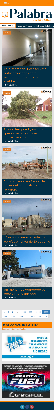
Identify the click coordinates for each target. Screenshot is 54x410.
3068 (13, 316)
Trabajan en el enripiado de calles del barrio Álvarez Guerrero (24, 185)
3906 (33, 316)
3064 (31, 312)
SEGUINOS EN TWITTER (22, 325)
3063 (23, 312)
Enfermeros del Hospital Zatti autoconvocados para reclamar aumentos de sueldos (25, 75)
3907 (40, 316)
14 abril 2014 (12, 141)
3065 (38, 312)
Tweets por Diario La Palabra (14, 329)
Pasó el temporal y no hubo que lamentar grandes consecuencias (24, 133)
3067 (6, 316)
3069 (20, 316)
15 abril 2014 (12, 85)
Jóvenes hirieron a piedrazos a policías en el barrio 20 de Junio (27, 239)
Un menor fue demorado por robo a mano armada (25, 292)
